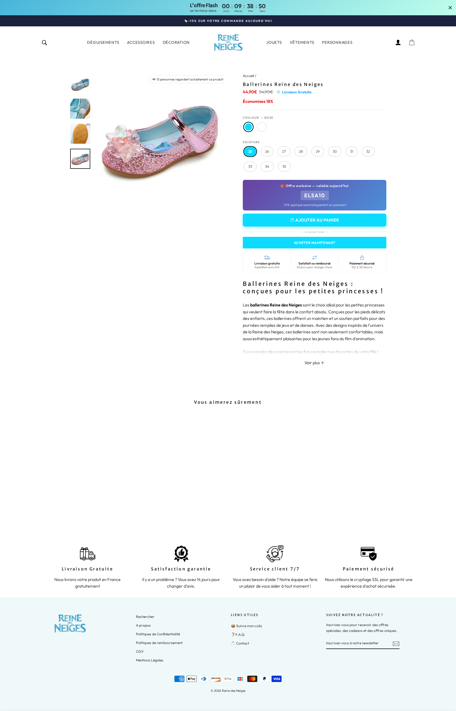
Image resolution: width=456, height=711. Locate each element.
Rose (248, 127)
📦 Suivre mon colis (246, 625)
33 (250, 166)
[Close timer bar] (450, 7)
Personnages (337, 42)
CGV (140, 651)
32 (368, 151)
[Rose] (72, 512)
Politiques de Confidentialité (158, 634)
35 (284, 166)
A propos (143, 625)
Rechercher (145, 616)
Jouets (274, 42)
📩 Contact (240, 643)
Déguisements (103, 42)
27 (284, 151)
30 (335, 151)
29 (318, 151)
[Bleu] (79, 512)
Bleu (262, 127)
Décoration (176, 42)
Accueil (248, 75)
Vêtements (302, 42)
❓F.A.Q (237, 634)
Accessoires (141, 42)
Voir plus (313, 362)
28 (301, 151)
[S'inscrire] (396, 643)
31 (351, 151)
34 (267, 166)
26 (267, 151)
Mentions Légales (149, 660)
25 (250, 151)
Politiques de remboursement (159, 642)
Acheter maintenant (314, 243)
